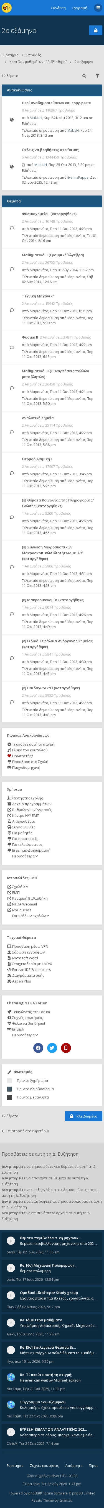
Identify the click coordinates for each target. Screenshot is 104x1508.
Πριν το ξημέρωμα (32, 1080)
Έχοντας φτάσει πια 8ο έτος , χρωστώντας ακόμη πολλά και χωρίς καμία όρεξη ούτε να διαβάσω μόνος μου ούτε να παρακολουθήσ (58, 1298)
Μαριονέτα (39, 228)
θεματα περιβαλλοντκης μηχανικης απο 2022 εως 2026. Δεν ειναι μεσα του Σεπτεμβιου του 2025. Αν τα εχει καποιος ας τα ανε (58, 1243)
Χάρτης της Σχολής (27, 798)
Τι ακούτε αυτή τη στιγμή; (33, 744)
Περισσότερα (23, 856)
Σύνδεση (58, 7)
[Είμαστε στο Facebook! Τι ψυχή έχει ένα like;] (38, 1048)
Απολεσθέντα (23, 821)
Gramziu (66, 1500)
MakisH (36, 117)
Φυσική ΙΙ (30, 337)
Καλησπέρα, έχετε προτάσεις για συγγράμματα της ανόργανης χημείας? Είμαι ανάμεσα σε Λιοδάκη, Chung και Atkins (58, 1407)
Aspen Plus (21, 981)
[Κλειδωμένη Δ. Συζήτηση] (95, 30)
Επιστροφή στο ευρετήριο (27, 1131)
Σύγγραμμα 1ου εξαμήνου (42, 1401)
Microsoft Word (24, 957)
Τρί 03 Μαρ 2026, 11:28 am (38, 1334)
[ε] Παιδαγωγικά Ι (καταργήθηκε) (51, 687)
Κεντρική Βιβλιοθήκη (29, 898)
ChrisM (12, 1443)
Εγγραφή (79, 7)
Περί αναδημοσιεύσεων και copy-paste (56, 102)
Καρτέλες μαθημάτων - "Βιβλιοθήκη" (38, 61)
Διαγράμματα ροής (27, 975)
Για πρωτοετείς (24, 838)
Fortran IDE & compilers (31, 969)
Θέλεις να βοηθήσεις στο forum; (50, 149)
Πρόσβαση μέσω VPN (29, 946)
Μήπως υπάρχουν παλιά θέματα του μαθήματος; (58, 1352)
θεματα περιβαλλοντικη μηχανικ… (50, 1237)
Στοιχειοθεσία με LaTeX (31, 963)
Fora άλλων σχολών (29, 915)
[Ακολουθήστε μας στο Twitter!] (52, 1048)
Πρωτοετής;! (22, 755)
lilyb (10, 1361)
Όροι (93, 1465)
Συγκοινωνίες (23, 827)
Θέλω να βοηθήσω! (28, 1023)
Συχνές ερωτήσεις (27, 1017)
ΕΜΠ (15, 892)
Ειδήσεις (29, 123)
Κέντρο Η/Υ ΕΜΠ (25, 815)
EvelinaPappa (77, 177)
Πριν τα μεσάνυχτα (33, 1097)
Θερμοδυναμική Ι (37, 458)
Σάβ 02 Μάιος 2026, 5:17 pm (37, 1306)
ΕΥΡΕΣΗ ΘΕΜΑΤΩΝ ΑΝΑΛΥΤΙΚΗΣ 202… (53, 1429)
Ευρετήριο (10, 55)
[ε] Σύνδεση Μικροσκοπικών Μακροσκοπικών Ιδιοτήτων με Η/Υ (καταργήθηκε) (52, 553)
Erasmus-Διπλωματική (30, 850)
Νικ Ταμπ (14, 1388)
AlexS (11, 1334)
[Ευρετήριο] (7, 8)
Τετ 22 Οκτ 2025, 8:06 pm (43, 1416)
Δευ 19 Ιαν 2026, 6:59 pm (34, 1361)
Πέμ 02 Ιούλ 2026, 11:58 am (37, 1252)
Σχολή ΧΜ (20, 886)
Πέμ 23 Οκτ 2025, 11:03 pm (44, 1388)
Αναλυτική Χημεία (38, 417)
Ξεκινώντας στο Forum (30, 1011)
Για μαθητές (21, 832)
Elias (10, 1306)
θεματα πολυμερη (35, 1270)
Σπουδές (33, 55)
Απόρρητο (74, 1465)
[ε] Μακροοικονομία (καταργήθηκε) (53, 599)
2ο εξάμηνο (19, 30)
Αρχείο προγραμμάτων (31, 803)
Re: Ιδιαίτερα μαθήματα (41, 1319)
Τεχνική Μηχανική (38, 296)
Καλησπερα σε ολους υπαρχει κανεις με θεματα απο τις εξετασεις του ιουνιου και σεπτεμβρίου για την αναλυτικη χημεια (58, 1434)
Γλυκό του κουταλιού (29, 750)
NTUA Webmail (24, 904)
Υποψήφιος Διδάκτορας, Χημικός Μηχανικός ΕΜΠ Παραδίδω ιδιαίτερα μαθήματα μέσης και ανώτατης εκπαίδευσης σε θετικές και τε (58, 1325)
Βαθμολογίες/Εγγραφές (31, 809)
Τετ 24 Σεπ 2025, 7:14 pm (39, 1443)
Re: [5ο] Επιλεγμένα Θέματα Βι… (48, 1347)
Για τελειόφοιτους (26, 844)
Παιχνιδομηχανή (25, 767)
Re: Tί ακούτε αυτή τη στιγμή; (46, 1374)
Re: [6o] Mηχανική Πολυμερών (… (48, 1265)
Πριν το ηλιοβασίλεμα (35, 1088)
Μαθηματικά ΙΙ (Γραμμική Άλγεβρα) (53, 254)
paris (11, 1252)
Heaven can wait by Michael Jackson (50, 1380)
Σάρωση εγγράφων (28, 952)
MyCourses (21, 909)
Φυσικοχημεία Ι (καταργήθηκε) (49, 213)
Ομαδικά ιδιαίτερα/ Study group (49, 1292)
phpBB (33, 1493)
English (17, 1029)
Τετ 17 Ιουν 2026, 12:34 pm (37, 1279)
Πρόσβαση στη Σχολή (29, 761)
